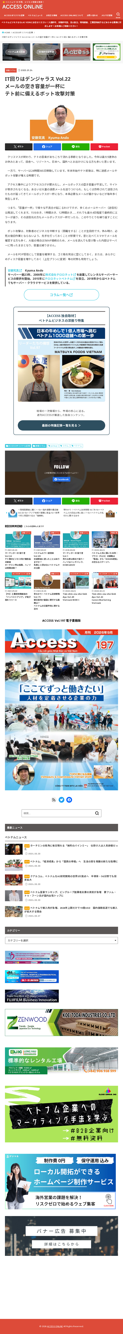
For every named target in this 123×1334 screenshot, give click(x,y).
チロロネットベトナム (58, 279)
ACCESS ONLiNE (55, 1326)
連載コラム (11, 70)
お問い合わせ (92, 15)
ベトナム (78, 446)
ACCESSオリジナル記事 (14, 15)
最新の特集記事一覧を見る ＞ (61, 425)
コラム (66, 446)
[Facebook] (61, 479)
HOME (7, 32)
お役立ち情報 (51, 15)
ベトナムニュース (35, 15)
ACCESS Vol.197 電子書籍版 (61, 620)
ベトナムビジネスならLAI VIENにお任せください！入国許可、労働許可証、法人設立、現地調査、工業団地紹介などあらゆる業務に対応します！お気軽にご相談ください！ (61, 24)
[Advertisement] (61, 1284)
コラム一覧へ (59, 295)
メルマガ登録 (106, 15)
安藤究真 (13, 270)
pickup (54, 446)
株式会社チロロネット (59, 274)
